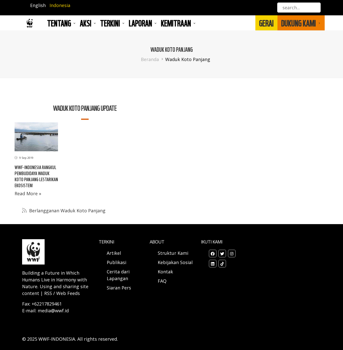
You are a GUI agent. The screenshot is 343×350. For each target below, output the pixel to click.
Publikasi (116, 262)
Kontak (165, 272)
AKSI (85, 23)
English (38, 5)
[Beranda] (30, 23)
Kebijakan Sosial (175, 262)
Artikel (114, 253)
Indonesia (59, 5)
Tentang (59, 23)
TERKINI (110, 23)
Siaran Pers (119, 288)
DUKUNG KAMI (298, 23)
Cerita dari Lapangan (118, 275)
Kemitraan (176, 23)
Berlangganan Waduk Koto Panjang (66, 211)
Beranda (150, 59)
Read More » (28, 193)
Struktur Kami (173, 253)
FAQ (162, 281)
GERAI (266, 23)
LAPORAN (140, 23)
